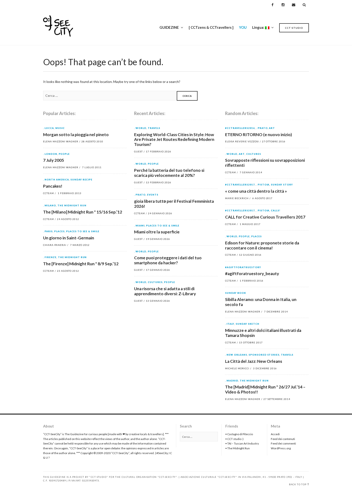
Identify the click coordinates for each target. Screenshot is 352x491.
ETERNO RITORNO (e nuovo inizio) (258, 134)
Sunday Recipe (81, 180)
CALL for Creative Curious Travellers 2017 (265, 217)
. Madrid (231, 381)
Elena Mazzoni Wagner (60, 141)
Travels (154, 128)
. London (50, 154)
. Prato (140, 195)
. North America (56, 180)
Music (60, 128)
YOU (243, 27)
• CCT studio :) (234, 439)
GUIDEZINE (169, 27)
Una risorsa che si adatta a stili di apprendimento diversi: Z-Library (165, 291)
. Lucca (48, 128)
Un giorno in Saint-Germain (68, 237)
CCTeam (48, 193)
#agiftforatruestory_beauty (252, 273)
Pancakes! (52, 186)
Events (152, 195)
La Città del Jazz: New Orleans (253, 361)
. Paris (48, 231)
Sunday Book (235, 293)
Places (59, 231)
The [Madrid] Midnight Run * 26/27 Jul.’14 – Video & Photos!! (265, 389)
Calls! (275, 210)
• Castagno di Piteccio (239, 434)
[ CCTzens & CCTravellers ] (211, 27)
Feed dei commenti (283, 443)
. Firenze (50, 257)
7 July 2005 (53, 160)
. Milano (49, 205)
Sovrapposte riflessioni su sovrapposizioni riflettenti (265, 163)
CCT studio (294, 27)
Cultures (155, 282)
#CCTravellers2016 (240, 128)
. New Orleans (236, 355)
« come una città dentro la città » (256, 191)
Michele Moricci (237, 368)
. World (140, 128)
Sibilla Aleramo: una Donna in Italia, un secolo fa (260, 302)
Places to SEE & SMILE (83, 231)
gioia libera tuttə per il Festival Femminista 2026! (174, 204)
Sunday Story (282, 185)
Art (272, 128)
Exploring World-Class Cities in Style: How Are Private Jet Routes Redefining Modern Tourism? (174, 139)
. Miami (139, 226)
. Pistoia (263, 185)
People (64, 154)
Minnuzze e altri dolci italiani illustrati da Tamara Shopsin (263, 333)
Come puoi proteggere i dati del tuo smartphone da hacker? (168, 260)
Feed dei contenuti (283, 439)
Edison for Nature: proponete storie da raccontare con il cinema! (262, 245)
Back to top (298, 484)
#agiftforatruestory (243, 267)
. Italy (229, 324)
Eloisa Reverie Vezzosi (242, 141)
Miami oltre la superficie (157, 231)
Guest (138, 151)
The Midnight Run (71, 205)
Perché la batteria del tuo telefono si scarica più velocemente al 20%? (169, 173)
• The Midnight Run (237, 448)
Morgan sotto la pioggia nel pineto (76, 134)
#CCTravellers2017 (240, 185)
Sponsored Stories (264, 355)
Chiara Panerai (54, 244)
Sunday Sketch (247, 324)
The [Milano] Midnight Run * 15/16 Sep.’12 (82, 211)
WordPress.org (281, 448)
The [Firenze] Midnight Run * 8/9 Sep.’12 (81, 263)
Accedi (275, 434)
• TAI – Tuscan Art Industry (242, 443)
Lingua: (258, 27)
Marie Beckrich (237, 198)
